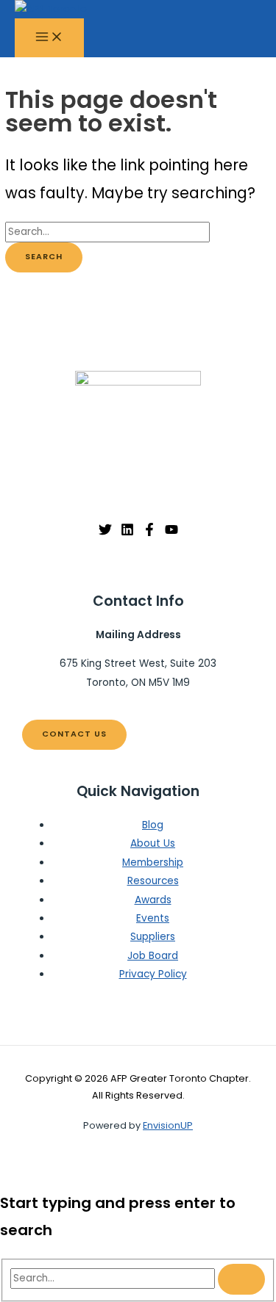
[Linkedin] (127, 533)
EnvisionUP (168, 1125)
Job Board (152, 956)
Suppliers (152, 937)
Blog (152, 825)
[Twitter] (105, 533)
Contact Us (74, 733)
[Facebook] (149, 533)
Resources (153, 881)
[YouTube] (171, 533)
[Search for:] (107, 232)
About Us (152, 843)
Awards (153, 900)
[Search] (241, 1279)
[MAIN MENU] (49, 37)
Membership (152, 862)
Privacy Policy (153, 974)
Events (152, 918)
